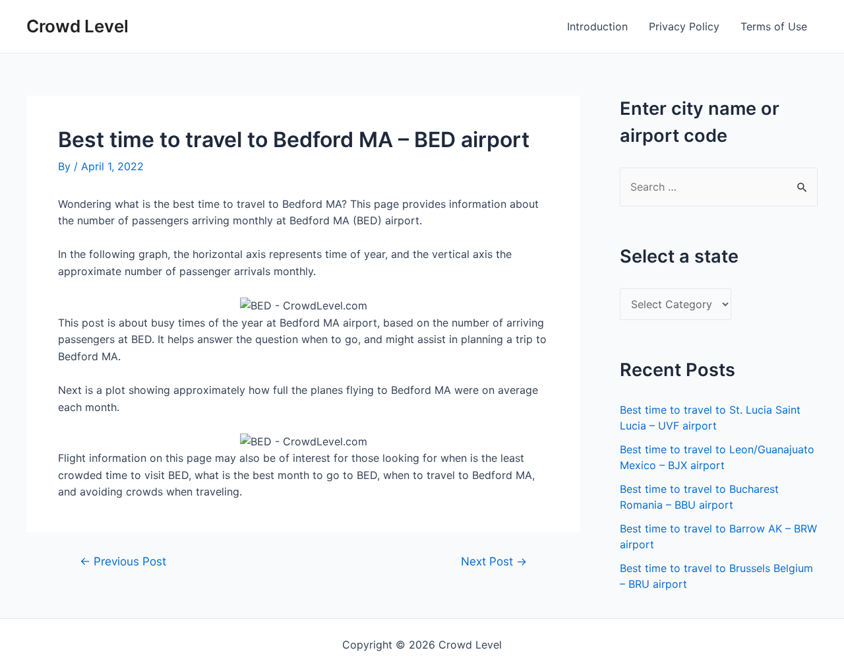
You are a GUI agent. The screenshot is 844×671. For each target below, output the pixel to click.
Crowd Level (77, 26)
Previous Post (123, 561)
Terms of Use (773, 26)
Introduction (597, 26)
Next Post (494, 561)
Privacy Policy (684, 26)
